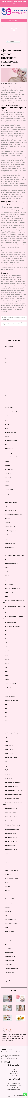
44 (5, 379)
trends (6, 927)
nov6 (6, 725)
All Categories (13, 20)
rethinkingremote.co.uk (11, 878)
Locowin (7, 651)
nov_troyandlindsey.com (11, 700)
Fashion (7, 572)
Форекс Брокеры (9, 981)
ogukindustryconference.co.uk (13, 733)
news (6, 671)
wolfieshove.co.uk (10, 956)
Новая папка (8, 964)
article (6, 420)
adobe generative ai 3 (11, 412)
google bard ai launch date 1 (12, 588)
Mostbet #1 (8, 663)
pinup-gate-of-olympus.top (12, 825)
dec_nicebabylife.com (11, 543)
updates (7, 944)
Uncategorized (9, 936)
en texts (7, 567)
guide (6, 596)
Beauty (7, 436)
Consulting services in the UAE (13, 514)
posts (6, 854)
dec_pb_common (9, 547)
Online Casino (9, 745)
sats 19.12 (7, 890)
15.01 (6, 358)
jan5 (6, 643)
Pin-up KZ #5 (8, 778)
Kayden (5, 83)
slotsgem (7, 907)
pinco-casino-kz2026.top (12, 786)
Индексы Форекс (9, 960)
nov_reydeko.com (10, 696)
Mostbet (7, 659)
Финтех (7, 977)
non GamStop (8, 688)
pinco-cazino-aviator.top (12, 798)
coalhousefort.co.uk (10, 510)
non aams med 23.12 (10, 684)
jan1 (6, 630)
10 (5, 354)
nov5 (6, 720)
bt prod (7, 461)
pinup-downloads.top (11, 821)
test (6, 915)
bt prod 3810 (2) (9, 469)
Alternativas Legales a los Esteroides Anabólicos (13, 318)
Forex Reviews (9, 584)
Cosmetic (7, 522)
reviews (7, 882)
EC (5, 559)
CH (5, 498)
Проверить (9, 124)
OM (6, 737)
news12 (7, 675)
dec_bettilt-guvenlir (10, 531)
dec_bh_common (9, 535)
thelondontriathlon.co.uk (11, 923)
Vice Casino (8, 948)
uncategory (8, 940)
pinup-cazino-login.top (11, 817)
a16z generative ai (10, 407)
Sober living (8, 911)
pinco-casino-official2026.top (13, 790)
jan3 (6, 638)
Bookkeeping (8, 453)
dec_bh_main (8, 539)
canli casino (8, 477)
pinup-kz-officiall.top (10, 841)
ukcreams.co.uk (9, 931)
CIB (6, 506)
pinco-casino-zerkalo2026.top (13, 794)
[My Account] (12, 30)
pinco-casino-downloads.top (13, 782)
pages (6, 761)
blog (6, 444)
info (6, 612)
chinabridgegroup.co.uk (11, 502)
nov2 (6, 708)
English (11, 41)
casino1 (7, 485)
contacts (7, 518)
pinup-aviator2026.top (11, 808)
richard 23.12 (8, 886)
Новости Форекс (9, 972)
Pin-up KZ (7, 774)
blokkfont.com (9, 448)
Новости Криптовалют (11, 968)
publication (8, 862)
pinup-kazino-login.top (11, 837)
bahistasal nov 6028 (10, 432)
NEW (6, 667)
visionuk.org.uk (9, 952)
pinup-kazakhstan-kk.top (12, 829)
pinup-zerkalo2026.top (11, 849)
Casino (7, 481)
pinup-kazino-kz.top (10, 833)
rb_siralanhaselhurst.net (11, 870)
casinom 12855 (9, 490)
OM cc (6, 741)
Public (6, 858)
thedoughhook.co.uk (10, 919)
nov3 (6, 712)
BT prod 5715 (8, 473)
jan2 (6, 634)
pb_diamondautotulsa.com (12, 770)
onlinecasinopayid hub (11, 757)
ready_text (7, 874)
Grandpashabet (9, 592)
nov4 (6, 716)
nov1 (6, 704)
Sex (6, 895)
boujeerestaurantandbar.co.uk (13, 457)
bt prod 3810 (8, 465)
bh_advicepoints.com (11, 440)
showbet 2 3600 (9, 899)
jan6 (6, 647)
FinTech (7, 576)
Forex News (8, 580)
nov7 (6, 729)
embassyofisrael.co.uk (11, 563)
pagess (7, 766)
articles (7, 424)
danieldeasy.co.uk (10, 526)
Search (25, 24)
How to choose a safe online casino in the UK (13, 324)
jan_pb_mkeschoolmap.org (12, 626)
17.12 (6, 362)
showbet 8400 (9, 903)
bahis (6, 428)
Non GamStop (8, 692)
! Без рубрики (9, 346)
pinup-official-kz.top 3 (11, 845)
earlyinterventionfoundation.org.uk (14, 555)
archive (7, 416)
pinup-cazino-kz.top (10, 812)
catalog (7, 494)
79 (5, 395)
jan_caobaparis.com (10, 622)
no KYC (7, 679)
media (6, 655)
